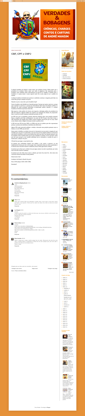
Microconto (65, 161)
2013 (64, 321)
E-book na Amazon (67, 78)
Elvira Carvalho (18, 238)
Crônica (64, 147)
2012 (64, 323)
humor (64, 157)
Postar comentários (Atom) (20, 270)
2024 (64, 281)
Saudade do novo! (68, 297)
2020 (64, 308)
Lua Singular (17, 210)
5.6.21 (29, 182)
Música (64, 166)
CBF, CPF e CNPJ (67, 299)
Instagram (65, 73)
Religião (64, 171)
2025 (64, 279)
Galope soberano (70, 361)
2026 (64, 277)
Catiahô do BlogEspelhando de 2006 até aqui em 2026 (68, 206)
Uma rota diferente (67, 253)
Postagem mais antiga (52, 268)
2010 (64, 327)
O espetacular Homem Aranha (70, 376)
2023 (64, 283)
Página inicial (35, 268)
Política (64, 168)
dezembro (66, 288)
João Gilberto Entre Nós (70, 198)
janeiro (65, 306)
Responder (17, 195)
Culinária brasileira (67, 149)
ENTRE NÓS (65, 196)
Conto (64, 144)
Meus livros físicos (66, 76)
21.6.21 (23, 222)
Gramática (65, 155)
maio (65, 301)
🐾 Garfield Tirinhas (67, 244)
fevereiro (66, 304)
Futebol (64, 153)
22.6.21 (23, 238)
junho (65, 293)
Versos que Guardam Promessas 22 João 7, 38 (70, 257)
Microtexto (65, 163)
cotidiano (64, 146)
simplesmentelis (66, 221)
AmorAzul (65, 187)
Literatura (65, 160)
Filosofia (64, 152)
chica (16, 199)
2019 (64, 310)
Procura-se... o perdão (71, 348)
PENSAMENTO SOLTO (68, 239)
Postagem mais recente (17, 268)
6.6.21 (18, 199)
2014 (64, 319)
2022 (64, 284)
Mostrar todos (71, 272)
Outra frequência (70, 389)
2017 (64, 314)
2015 (64, 318)
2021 (64, 286)
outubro (66, 290)
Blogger (48, 407)
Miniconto (65, 165)
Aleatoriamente (66, 178)
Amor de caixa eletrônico (70, 335)
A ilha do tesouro (67, 295)
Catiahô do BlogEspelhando (21, 182)
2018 (64, 312)
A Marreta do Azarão (67, 262)
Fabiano (65, 230)
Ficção (64, 150)
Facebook (65, 75)
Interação (65, 158)
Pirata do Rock (18, 222)
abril (65, 303)
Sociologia (65, 172)
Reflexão (64, 169)
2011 (64, 325)
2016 (64, 316)
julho (65, 291)
